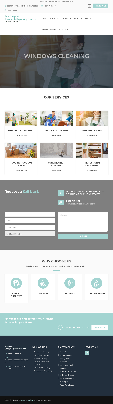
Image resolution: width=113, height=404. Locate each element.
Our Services (47, 69)
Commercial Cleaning (41, 355)
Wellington (64, 381)
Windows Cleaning (40, 358)
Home (44, 18)
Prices (88, 18)
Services (67, 18)
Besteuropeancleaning (27, 400)
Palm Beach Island (67, 375)
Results (78, 18)
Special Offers (49, 29)
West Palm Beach (67, 385)
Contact (63, 29)
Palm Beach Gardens (68, 372)
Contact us (100, 327)
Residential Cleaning (41, 352)
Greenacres (64, 362)
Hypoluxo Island (66, 365)
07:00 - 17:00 (12, 10)
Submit (83, 236)
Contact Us (101, 6)
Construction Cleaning (42, 367)
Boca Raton (64, 352)
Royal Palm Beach (67, 378)
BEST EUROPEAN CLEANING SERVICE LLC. (23, 6)
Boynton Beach (66, 355)
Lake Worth (64, 368)
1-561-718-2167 (49, 6)
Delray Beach (65, 358)
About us (54, 18)
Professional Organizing (43, 371)
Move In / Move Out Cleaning (41, 363)
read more (21, 135)
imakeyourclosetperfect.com (62, 2)
